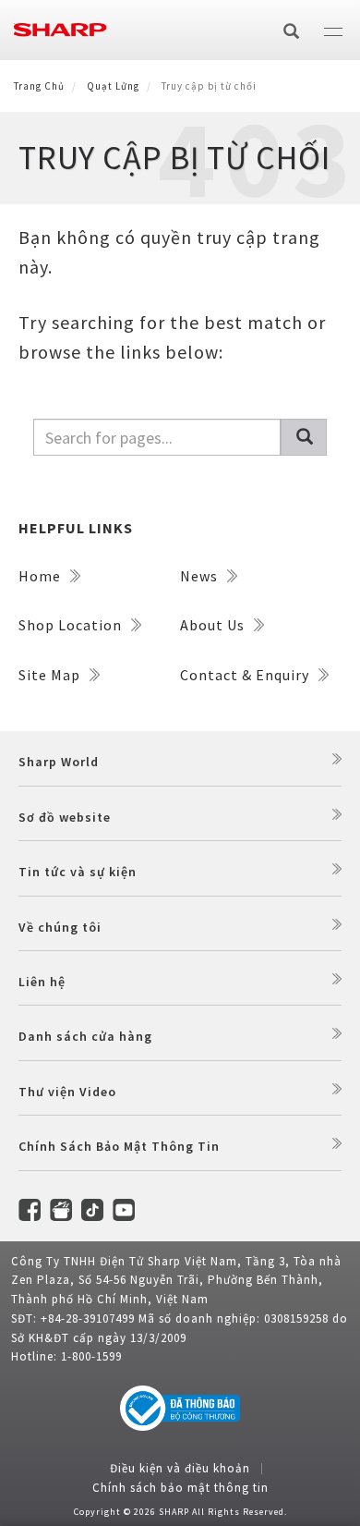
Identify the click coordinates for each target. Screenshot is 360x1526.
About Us (214, 625)
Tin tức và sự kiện (77, 871)
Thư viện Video (67, 1091)
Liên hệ (42, 981)
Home (41, 576)
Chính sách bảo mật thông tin (180, 1487)
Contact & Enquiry (246, 674)
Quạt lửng (113, 85)
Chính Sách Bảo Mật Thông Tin (119, 1146)
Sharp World (58, 761)
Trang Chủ (39, 85)
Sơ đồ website (64, 817)
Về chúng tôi (60, 927)
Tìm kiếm (304, 437)
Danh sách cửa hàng (85, 1036)
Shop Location (72, 625)
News (201, 576)
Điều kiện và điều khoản (180, 1468)
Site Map (51, 674)
